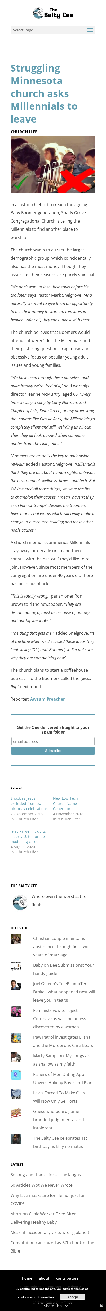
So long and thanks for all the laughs (46, 1175)
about (44, 1278)
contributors (67, 1278)
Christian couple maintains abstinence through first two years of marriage (61, 946)
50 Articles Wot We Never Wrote (42, 1185)
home (27, 1278)
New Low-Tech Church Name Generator (65, 803)
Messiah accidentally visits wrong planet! (50, 1232)
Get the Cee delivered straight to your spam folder (53, 729)
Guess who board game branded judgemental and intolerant (58, 1120)
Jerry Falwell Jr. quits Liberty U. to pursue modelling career (28, 836)
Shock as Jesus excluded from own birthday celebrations (29, 803)
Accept (72, 1297)
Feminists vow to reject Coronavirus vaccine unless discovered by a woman (59, 1019)
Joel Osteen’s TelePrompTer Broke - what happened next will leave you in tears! (64, 992)
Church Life (24, 132)
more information (42, 1297)
